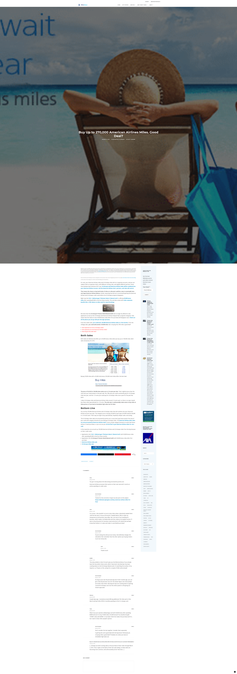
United (150, 545)
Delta (144, 511)
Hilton (149, 524)
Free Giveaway (146, 519)
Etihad (144, 513)
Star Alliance (145, 538)
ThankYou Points (146, 540)
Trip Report (145, 545)
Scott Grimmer (131, 142)
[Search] (160, 5)
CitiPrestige (145, 506)
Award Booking (150, 494)
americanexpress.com (102, 277)
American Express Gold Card (150, 365)
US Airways (121, 142)
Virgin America (146, 550)
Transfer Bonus (146, 543)
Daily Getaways (146, 508)
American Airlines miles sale (89, 448)
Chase (144, 504)
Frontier (145, 524)
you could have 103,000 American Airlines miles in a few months (110, 328)
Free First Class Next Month (147, 516)
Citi (147, 504)
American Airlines (84, 467)
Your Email (146, 293)
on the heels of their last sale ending (129, 283)
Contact (147, 1)
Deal (152, 508)
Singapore (151, 533)
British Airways (146, 499)
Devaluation (149, 511)
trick (152, 543)
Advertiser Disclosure (155, 1)
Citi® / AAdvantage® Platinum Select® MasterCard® (103, 304)
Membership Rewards (147, 531)
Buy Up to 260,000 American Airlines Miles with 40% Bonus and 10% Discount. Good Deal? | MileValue (111, 647)
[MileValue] (81, 5)
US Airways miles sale (88, 450)
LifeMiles (145, 526)
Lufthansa (150, 526)
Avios (144, 494)
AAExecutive (145, 482)
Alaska (150, 482)
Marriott (145, 528)
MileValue (145, 533)
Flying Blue (150, 513)
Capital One (151, 501)
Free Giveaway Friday (147, 521)
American (145, 485)
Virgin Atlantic (146, 552)
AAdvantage (116, 142)
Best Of (149, 497)
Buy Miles (145, 501)
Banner (144, 497)
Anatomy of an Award (147, 492)
